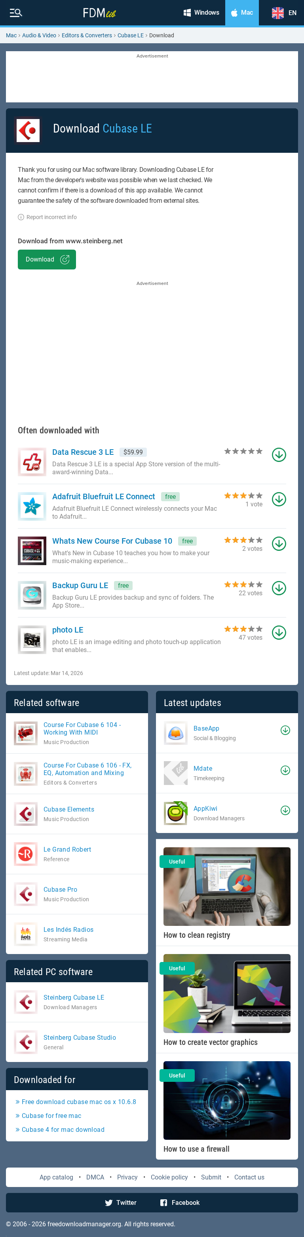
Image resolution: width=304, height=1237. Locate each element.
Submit (211, 1177)
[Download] (285, 730)
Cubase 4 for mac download (63, 1129)
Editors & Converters (87, 35)
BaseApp (207, 728)
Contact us (249, 1177)
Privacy (127, 1177)
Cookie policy (169, 1177)
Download (40, 259)
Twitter (126, 1202)
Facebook (186, 1202)
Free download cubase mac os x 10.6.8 (79, 1102)
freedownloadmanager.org (84, 1224)
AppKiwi (206, 808)
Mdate (203, 768)
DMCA (95, 1177)
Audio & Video (39, 35)
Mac (11, 35)
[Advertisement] (152, 77)
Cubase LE (131, 35)
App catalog (56, 1177)
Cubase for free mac (52, 1116)
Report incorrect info (52, 217)
